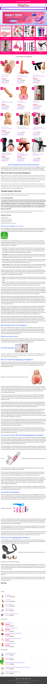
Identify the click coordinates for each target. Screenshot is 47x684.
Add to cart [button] (4, 82)
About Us (10, 680)
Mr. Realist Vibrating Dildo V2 (22, 76)
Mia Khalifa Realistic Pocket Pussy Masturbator (39, 129)
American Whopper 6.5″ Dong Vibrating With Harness (22, 155)
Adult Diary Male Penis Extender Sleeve (7, 103)
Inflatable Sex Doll (36, 102)
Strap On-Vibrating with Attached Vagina (39, 77)
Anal (14, 537)
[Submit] (45, 8)
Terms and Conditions (34, 680)
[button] (1, 5)
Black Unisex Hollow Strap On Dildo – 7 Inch (38, 155)
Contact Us (15, 680)
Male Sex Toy (19, 359)
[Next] (45, 17)
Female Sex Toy (30, 435)
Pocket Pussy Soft (5, 76)
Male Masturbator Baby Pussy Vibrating (7, 155)
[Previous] (2, 17)
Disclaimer (27, 680)
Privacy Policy (21, 680)
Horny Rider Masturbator (21, 102)
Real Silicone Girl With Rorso (7, 128)
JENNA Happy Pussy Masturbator (23, 128)
